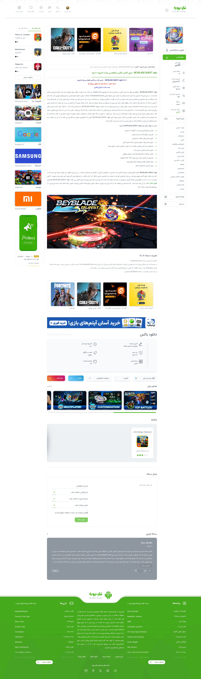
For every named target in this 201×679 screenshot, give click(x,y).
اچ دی (182, 132)
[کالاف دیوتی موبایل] (63, 39)
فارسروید (148, 187)
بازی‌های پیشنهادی (178, 144)
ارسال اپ (41, 12)
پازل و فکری (180, 152)
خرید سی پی (67, 12)
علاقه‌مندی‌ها (31, 12)
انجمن (49, 12)
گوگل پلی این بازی (149, 378)
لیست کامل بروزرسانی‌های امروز (138, 603)
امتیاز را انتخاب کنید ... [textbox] (80, 505)
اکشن (178, 112)
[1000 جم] (141, 39)
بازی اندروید (143, 67)
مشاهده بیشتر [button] (28, 77)
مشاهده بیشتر (159, 662)
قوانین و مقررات (83, 512)
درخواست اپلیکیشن (103, 378)
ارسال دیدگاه (81, 519)
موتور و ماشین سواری (177, 176)
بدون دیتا (181, 148)
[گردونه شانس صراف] (115, 39)
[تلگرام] (115, 670)
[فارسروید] (100, 595)
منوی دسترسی (19, 12)
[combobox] (70, 492)
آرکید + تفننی (180, 128)
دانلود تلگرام (94, 656)
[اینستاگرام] (86, 670)
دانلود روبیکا (82, 656)
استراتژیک (181, 136)
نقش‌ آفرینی (180, 185)
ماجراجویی (181, 168)
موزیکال (181, 180)
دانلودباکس (180, 57)
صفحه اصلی (151, 67)
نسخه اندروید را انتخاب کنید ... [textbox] (78, 499)
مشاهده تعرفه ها (33, 263)
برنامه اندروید (106, 656)
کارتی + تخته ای (179, 160)
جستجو (58, 12)
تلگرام (79, 378)
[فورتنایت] (63, 294)
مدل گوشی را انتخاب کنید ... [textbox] (78, 492)
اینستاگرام (60, 378)
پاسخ (55, 571)
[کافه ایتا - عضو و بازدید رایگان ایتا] (89, 39)
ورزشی (182, 189)
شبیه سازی (180, 156)
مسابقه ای (181, 172)
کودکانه (182, 164)
